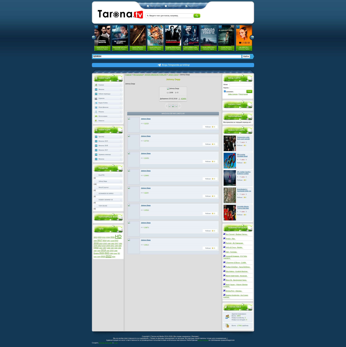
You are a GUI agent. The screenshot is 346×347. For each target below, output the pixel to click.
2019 (103, 250)
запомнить (229, 92)
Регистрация (243, 94)
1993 (95, 241)
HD (118, 236)
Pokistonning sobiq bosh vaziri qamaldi (243, 138)
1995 (109, 243)
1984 (120, 243)
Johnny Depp (173, 75)
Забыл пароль (233, 94)
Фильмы (101, 89)
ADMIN (183, 99)
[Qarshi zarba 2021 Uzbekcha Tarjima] (155, 35)
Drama (96, 253)
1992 (107, 251)
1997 (105, 248)
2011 (104, 237)
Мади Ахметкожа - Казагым (236, 276)
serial (112, 241)
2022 (109, 256)
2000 (99, 251)
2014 (104, 241)
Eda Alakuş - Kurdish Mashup (236, 271)
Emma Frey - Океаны (233, 291)
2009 (95, 246)
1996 (111, 253)
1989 (120, 246)
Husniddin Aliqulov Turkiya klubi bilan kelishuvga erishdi (243, 208)
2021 (106, 253)
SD (119, 253)
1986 (119, 248)
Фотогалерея (103, 116)
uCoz (116, 343)
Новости (101, 121)
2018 (96, 243)
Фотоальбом (138, 75)
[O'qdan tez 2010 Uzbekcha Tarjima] (226, 35)
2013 (95, 237)
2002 (116, 241)
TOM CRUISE (103, 206)
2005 (105, 244)
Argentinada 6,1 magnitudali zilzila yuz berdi (244, 190)
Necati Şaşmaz (104, 187)
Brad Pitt (101, 175)
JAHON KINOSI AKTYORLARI (156, 75)
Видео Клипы (103, 103)
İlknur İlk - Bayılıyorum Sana (236, 280)
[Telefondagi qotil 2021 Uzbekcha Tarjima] (120, 35)
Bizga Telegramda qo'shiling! (176, 65)
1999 (116, 246)
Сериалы (101, 98)
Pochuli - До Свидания (234, 243)
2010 (104, 246)
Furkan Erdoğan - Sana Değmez (237, 267)
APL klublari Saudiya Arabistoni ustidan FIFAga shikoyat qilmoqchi (243, 174)
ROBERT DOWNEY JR (106, 200)
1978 (98, 257)
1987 (95, 251)
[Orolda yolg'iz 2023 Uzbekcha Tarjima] (208, 35)
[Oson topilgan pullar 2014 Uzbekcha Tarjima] (191, 35)
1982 (112, 243)
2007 (116, 244)
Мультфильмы (103, 107)
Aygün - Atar (230, 239)
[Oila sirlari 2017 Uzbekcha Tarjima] (244, 35)
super (115, 253)
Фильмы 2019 (103, 141)
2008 (108, 237)
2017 (99, 240)
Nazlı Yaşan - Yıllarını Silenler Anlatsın (235, 285)
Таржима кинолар (105, 154)
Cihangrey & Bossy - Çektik (236, 263)
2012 (100, 246)
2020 (101, 253)
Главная (128, 75)
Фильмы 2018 (103, 145)
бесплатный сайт (105, 343)
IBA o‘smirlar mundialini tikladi (242, 155)
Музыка (101, 112)
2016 (112, 237)
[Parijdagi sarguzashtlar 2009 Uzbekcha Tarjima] (173, 35)
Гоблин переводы (104, 94)
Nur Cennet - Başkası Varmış (236, 234)
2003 (112, 251)
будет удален (203, 340)
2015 (100, 237)
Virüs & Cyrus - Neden (234, 247)
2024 (113, 257)
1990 (112, 248)
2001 (112, 246)
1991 (108, 241)
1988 (108, 248)
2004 (101, 244)
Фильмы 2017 (103, 150)
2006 (108, 246)
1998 (115, 251)
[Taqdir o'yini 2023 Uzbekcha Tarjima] (138, 35)
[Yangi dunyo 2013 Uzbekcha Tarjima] (102, 35)
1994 (100, 248)
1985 (115, 248)
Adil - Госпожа (231, 252)
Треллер (101, 137)
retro (95, 257)
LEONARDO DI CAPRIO (106, 193)
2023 (103, 256)
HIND (96, 248)
